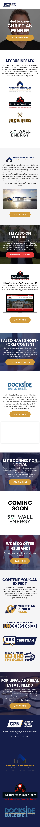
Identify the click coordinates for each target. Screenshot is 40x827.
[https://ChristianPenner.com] (20, 723)
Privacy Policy (25, 736)
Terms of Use (15, 736)
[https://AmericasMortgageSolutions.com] (20, 761)
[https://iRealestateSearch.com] (20, 792)
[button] (36, 5)
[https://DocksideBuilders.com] (20, 812)
